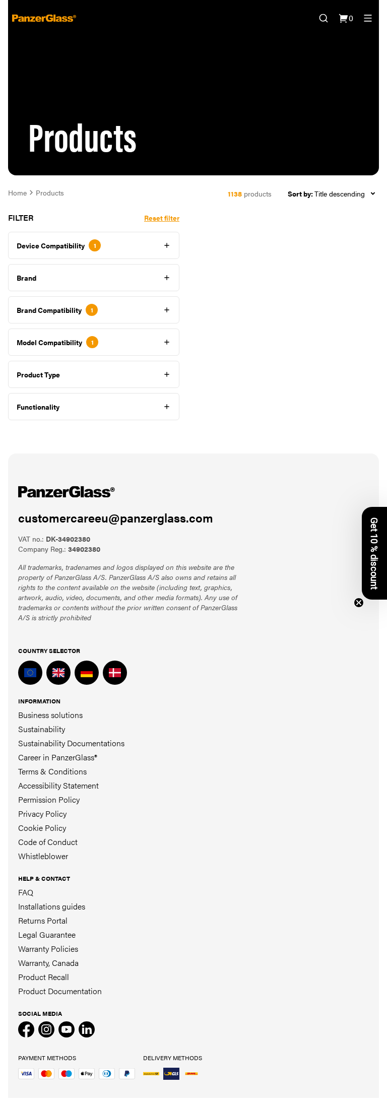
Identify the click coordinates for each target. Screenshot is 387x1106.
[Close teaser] (359, 603)
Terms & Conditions (52, 771)
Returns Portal (43, 920)
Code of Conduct (48, 842)
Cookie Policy (42, 827)
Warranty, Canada (48, 962)
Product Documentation (60, 991)
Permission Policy (49, 799)
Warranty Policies (48, 948)
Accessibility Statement (58, 785)
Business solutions (50, 715)
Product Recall (43, 977)
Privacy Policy (42, 813)
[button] (374, 553)
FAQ (25, 892)
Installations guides (51, 906)
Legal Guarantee (47, 934)
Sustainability (41, 729)
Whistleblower (43, 856)
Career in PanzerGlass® (57, 757)
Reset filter (161, 218)
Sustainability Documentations (71, 743)
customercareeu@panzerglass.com (115, 517)
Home (17, 192)
